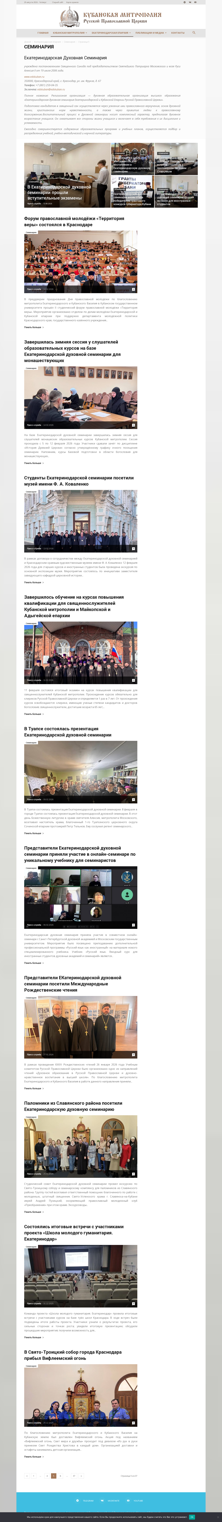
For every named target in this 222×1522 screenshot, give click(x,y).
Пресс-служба (34, 203)
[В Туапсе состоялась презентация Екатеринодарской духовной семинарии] (80, 772)
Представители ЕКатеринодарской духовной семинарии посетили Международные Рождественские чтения (72, 984)
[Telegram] (184, 2)
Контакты (177, 32)
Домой (27, 41)
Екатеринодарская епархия (110, 32)
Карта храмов (72, 2)
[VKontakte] (190, 2)
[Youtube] (195, 2)
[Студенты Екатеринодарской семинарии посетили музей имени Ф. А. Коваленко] (80, 521)
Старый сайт (57, 2)
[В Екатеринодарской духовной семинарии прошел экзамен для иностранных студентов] (176, 192)
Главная (43, 32)
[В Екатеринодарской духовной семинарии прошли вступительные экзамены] (67, 180)
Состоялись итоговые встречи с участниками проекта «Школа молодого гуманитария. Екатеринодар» (74, 1233)
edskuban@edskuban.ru (51, 89)
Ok (192, 1517)
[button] (194, 33)
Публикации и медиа (150, 32)
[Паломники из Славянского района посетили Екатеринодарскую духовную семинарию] (80, 1146)
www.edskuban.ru (34, 76)
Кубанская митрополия (69, 32)
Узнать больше (32, 327)
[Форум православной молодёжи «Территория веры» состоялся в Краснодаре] (80, 262)
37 (74, 1476)
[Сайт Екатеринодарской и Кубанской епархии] (111, 17)
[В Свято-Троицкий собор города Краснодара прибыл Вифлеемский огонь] (80, 1395)
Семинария (69, 41)
